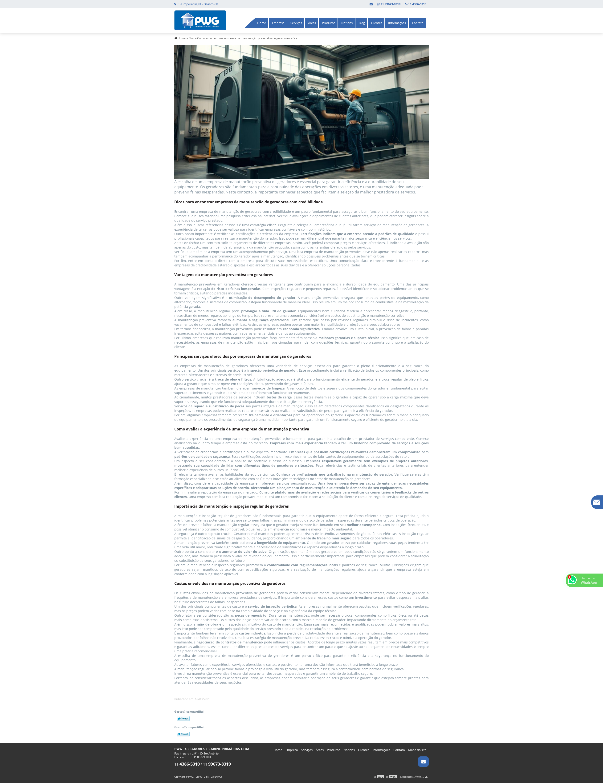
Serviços (296, 23)
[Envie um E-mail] (371, 4)
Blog (362, 23)
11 (416, 4)
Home (261, 23)
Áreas (312, 23)
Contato (418, 23)
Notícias (347, 23)
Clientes (376, 23)
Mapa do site (417, 750)
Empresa (278, 23)
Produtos (328, 23)
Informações (397, 23)
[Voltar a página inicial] (200, 20)
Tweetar (183, 718)
